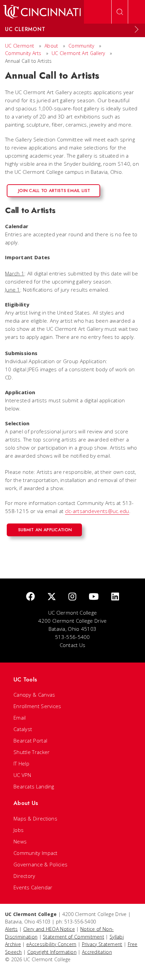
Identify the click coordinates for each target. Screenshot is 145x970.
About (51, 46)
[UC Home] (42, 12)
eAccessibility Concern (51, 944)
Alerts (11, 929)
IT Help (21, 763)
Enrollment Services (37, 706)
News (20, 841)
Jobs (18, 830)
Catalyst (22, 729)
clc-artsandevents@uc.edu (97, 511)
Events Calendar (33, 887)
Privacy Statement (102, 944)
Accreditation (97, 952)
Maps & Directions (35, 818)
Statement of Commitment (73, 937)
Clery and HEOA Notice (49, 929)
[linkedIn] (115, 597)
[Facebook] (30, 597)
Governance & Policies (40, 864)
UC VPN (22, 775)
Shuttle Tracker (31, 752)
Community (81, 46)
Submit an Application (45, 530)
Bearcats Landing (33, 786)
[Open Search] (119, 12)
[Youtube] (94, 597)
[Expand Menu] (136, 29)
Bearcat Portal (30, 740)
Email (19, 717)
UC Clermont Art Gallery (78, 53)
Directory (24, 875)
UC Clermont (19, 46)
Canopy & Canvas (34, 694)
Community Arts (23, 53)
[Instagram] (72, 597)
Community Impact (35, 853)
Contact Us (73, 645)
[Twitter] (51, 597)
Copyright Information (52, 952)
